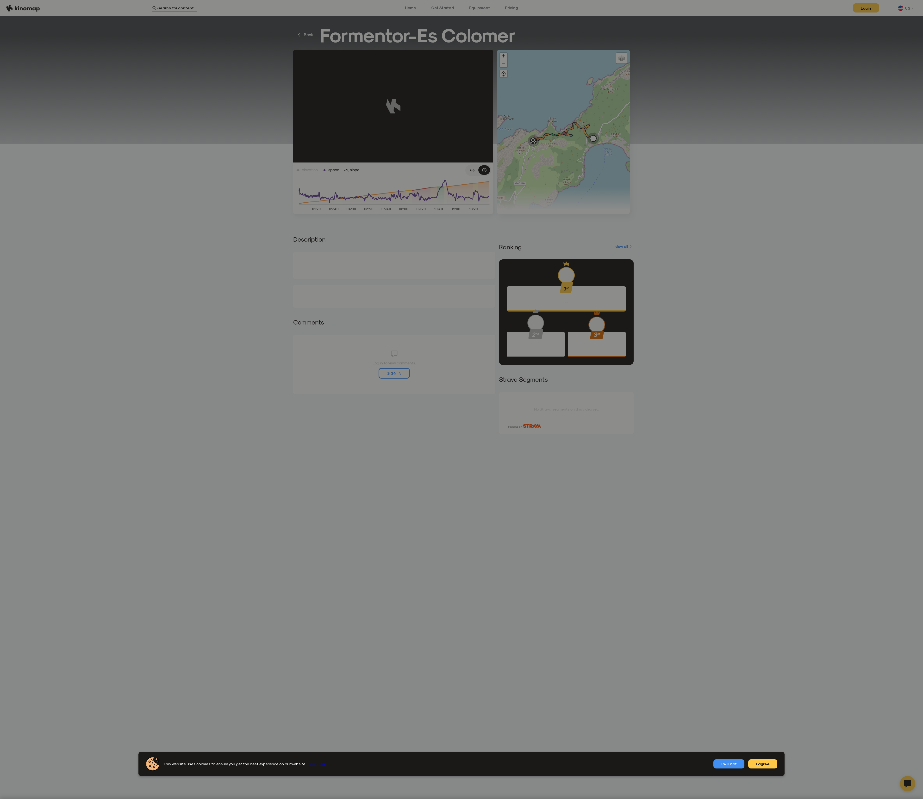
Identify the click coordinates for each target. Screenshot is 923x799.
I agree (763, 764)
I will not (729, 764)
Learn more (316, 764)
